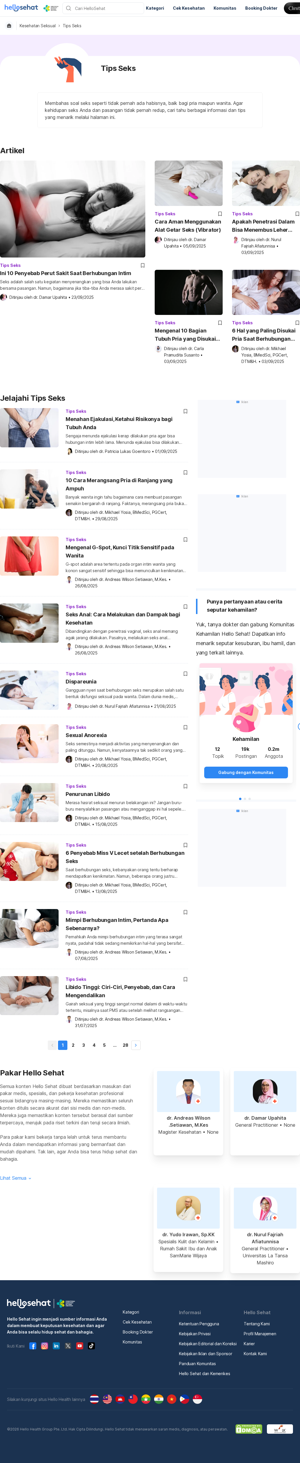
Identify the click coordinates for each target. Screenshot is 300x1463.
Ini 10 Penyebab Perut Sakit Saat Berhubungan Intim (65, 273)
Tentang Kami (257, 1323)
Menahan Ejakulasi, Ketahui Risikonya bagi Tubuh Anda (119, 423)
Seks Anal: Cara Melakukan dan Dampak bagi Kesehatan (123, 618)
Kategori (131, 1311)
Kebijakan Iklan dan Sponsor (205, 1353)
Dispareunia (81, 681)
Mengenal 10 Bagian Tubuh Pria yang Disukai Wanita (185, 335)
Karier (249, 1343)
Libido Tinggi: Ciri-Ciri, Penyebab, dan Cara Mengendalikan (120, 991)
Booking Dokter (138, 1331)
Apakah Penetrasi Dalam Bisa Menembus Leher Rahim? (263, 226)
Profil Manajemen (260, 1333)
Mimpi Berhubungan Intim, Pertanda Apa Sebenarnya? (117, 924)
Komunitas (132, 1341)
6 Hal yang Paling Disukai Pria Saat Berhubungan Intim (264, 335)
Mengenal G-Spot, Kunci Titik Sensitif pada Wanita (120, 551)
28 (125, 1045)
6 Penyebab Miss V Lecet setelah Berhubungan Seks (125, 857)
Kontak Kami (255, 1353)
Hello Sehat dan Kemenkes (204, 1373)
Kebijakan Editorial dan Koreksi (208, 1343)
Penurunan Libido (88, 794)
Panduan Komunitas (197, 1363)
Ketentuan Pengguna (199, 1323)
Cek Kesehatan (137, 1321)
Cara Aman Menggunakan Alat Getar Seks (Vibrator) (188, 226)
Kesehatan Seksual (38, 26)
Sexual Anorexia (86, 735)
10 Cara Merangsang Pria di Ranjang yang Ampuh (119, 484)
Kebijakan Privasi (195, 1333)
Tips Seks (72, 26)
